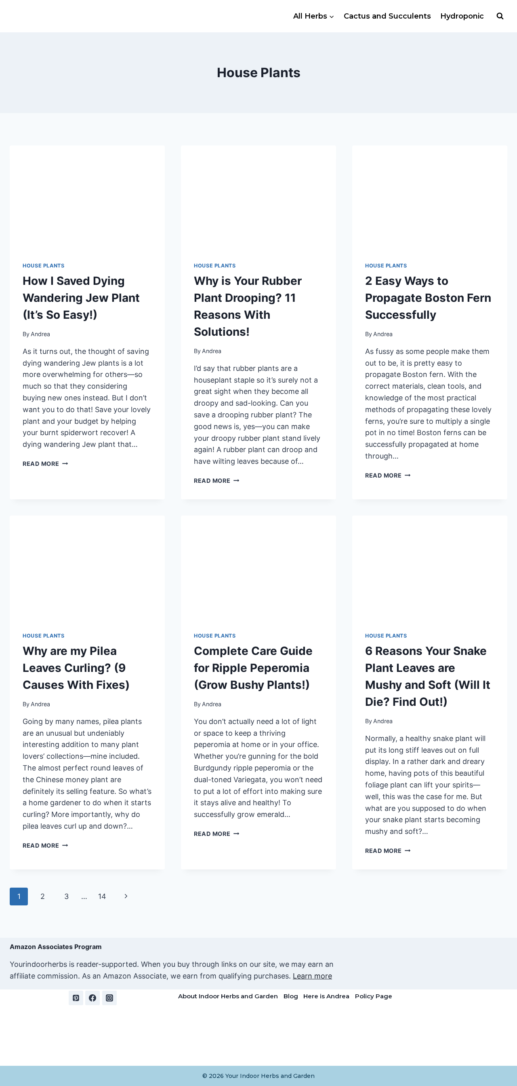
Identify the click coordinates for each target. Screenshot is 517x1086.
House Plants (44, 266)
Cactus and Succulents (387, 16)
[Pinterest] (76, 998)
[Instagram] (109, 998)
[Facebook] (92, 998)
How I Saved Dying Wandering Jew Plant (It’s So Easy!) (81, 298)
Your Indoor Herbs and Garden (270, 1076)
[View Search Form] (500, 16)
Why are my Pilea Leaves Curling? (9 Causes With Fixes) (76, 668)
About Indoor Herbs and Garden (228, 996)
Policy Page (373, 996)
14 (102, 896)
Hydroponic (462, 16)
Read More (45, 463)
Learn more (312, 976)
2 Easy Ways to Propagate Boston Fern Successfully (428, 298)
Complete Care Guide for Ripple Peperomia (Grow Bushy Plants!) (253, 668)
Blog (291, 996)
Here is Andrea (326, 996)
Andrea (40, 333)
